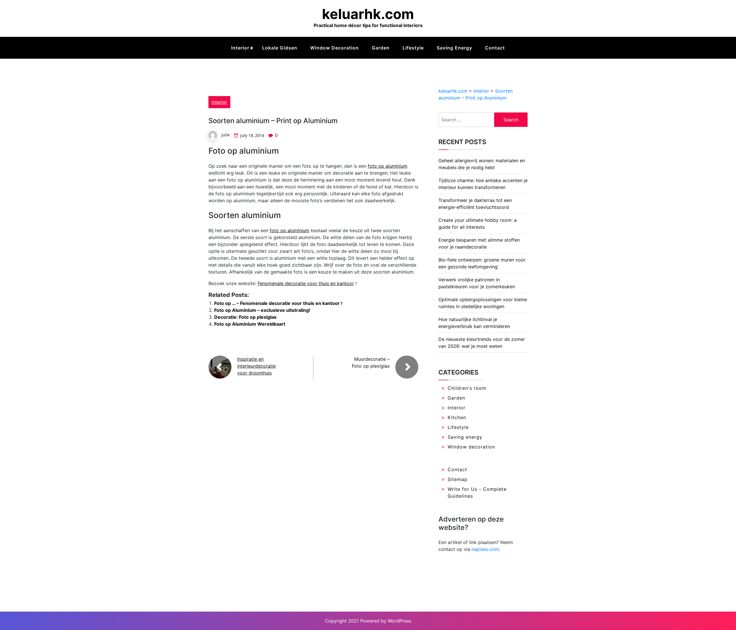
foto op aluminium (387, 166)
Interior (240, 48)
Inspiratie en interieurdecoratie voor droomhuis (256, 366)
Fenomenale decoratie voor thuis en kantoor (306, 283)
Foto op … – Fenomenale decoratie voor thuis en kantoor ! (278, 303)
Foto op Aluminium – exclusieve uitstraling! (262, 310)
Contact (495, 48)
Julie (225, 135)
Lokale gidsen (279, 48)
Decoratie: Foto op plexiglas (245, 317)
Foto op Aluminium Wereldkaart (249, 324)
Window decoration (334, 48)
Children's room (467, 388)
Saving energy (454, 48)
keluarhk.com (368, 13)
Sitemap (457, 479)
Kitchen (457, 417)
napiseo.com (485, 549)
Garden (381, 48)
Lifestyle (413, 48)
